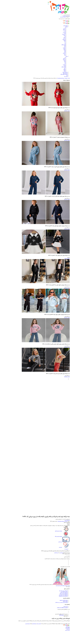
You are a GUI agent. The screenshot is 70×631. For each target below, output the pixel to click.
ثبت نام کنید (56, 552)
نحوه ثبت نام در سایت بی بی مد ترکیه (61, 602)
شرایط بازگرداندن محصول (64, 600)
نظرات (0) (66, 549)
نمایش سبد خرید (63, 16)
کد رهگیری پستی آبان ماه (63, 590)
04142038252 (61, 615)
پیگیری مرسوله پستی (64, 591)
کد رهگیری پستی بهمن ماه (63, 595)
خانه (69, 78)
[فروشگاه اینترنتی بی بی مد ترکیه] (58, 13)
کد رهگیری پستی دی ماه (64, 594)
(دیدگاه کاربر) (67, 520)
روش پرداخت (65, 606)
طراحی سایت (39, 623)
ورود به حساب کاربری (66, 15)
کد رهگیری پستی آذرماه (64, 592)
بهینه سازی (34, 623)
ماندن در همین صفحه (65, 585)
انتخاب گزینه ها (67, 110)
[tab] (34, 549)
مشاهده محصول (67, 258)
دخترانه (66, 78)
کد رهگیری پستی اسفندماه (63, 596)
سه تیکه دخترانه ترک (60, 78)
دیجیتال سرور (27, 623)
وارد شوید (61, 552)
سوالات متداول (65, 601)
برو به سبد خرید (58, 585)
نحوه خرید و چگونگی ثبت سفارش (62, 607)
